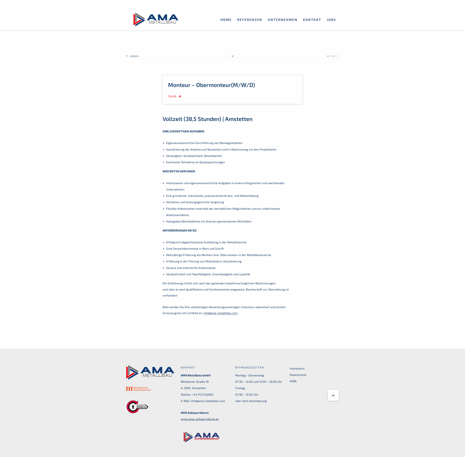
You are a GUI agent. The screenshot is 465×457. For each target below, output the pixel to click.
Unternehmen (283, 20)
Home (226, 20)
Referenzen (249, 20)
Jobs (331, 20)
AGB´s (293, 381)
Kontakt (312, 20)
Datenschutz (298, 374)
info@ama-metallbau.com (220, 313)
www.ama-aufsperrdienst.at (200, 419)
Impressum (297, 368)
